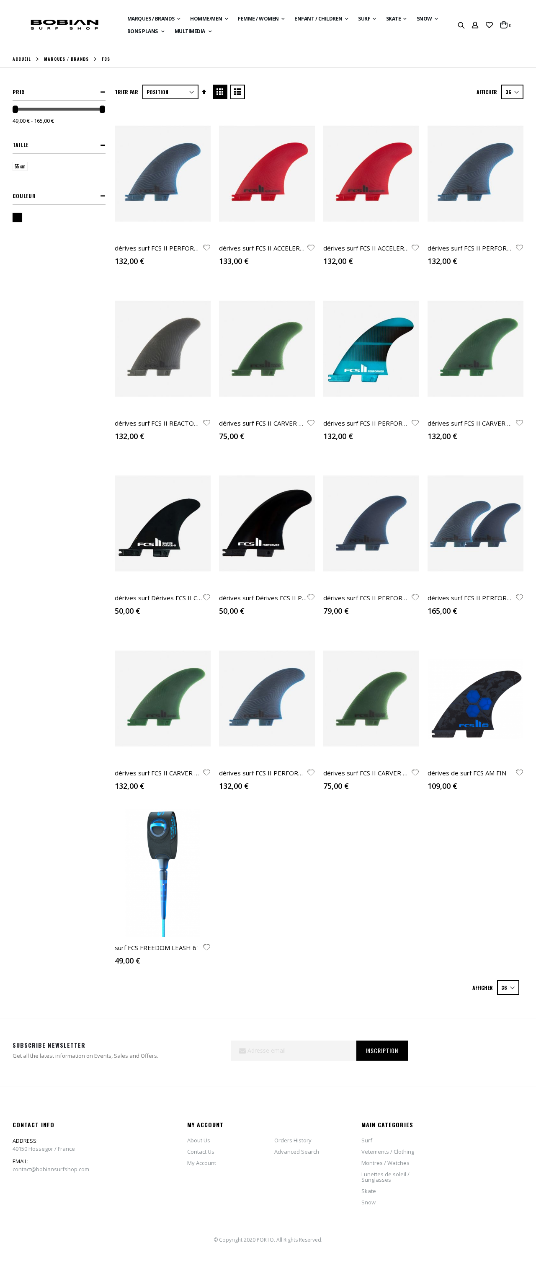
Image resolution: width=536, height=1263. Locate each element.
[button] (489, 25)
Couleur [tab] (24, 195)
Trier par (126, 92)
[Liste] (237, 92)
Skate (368, 1191)
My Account (201, 1163)
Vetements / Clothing (387, 1151)
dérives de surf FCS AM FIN (467, 773)
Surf (366, 1140)
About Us (198, 1140)
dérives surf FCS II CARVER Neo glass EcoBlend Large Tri (197, 773)
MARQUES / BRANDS (66, 59)
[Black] (19, 218)
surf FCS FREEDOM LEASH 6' (156, 947)
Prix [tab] (19, 92)
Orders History (293, 1140)
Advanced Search (296, 1151)
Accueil (22, 59)
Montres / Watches (385, 1163)
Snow (368, 1202)
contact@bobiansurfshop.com (51, 1169)
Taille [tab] (20, 144)
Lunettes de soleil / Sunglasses (385, 1176)
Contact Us (200, 1151)
